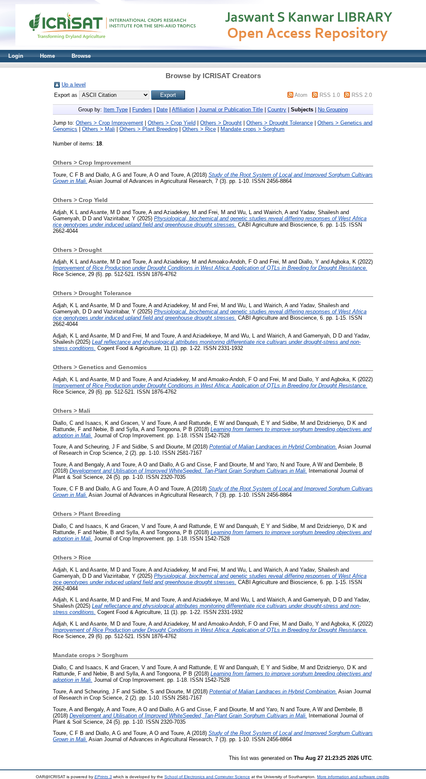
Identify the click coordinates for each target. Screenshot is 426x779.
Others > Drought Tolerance (279, 123)
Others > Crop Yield (172, 123)
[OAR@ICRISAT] (213, 48)
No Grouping (333, 109)
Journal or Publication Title (231, 109)
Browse (81, 56)
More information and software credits (353, 776)
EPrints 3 (103, 776)
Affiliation (183, 109)
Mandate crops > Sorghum (252, 129)
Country (276, 109)
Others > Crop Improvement (109, 123)
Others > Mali (98, 129)
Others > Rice (199, 129)
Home (47, 56)
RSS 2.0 (362, 95)
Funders (142, 109)
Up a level (74, 84)
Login (15, 56)
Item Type (116, 109)
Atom (301, 95)
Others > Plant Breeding (148, 129)
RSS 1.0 (330, 95)
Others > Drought (221, 123)
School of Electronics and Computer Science (207, 776)
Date (162, 109)
